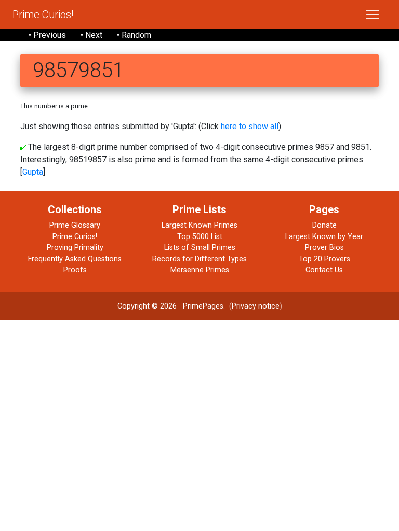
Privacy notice (256, 306)
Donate (324, 225)
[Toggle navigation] (372, 14)
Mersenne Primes (199, 270)
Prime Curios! (42, 14)
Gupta (32, 172)
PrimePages (203, 306)
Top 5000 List (199, 236)
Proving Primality (75, 247)
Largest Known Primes (199, 225)
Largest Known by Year (324, 236)
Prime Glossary (74, 225)
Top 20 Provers (324, 259)
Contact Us (324, 270)
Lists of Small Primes (199, 247)
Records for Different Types (199, 259)
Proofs (75, 270)
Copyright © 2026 (147, 306)
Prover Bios (324, 247)
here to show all (249, 126)
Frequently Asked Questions (75, 259)
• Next (91, 35)
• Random (134, 35)
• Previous (47, 35)
